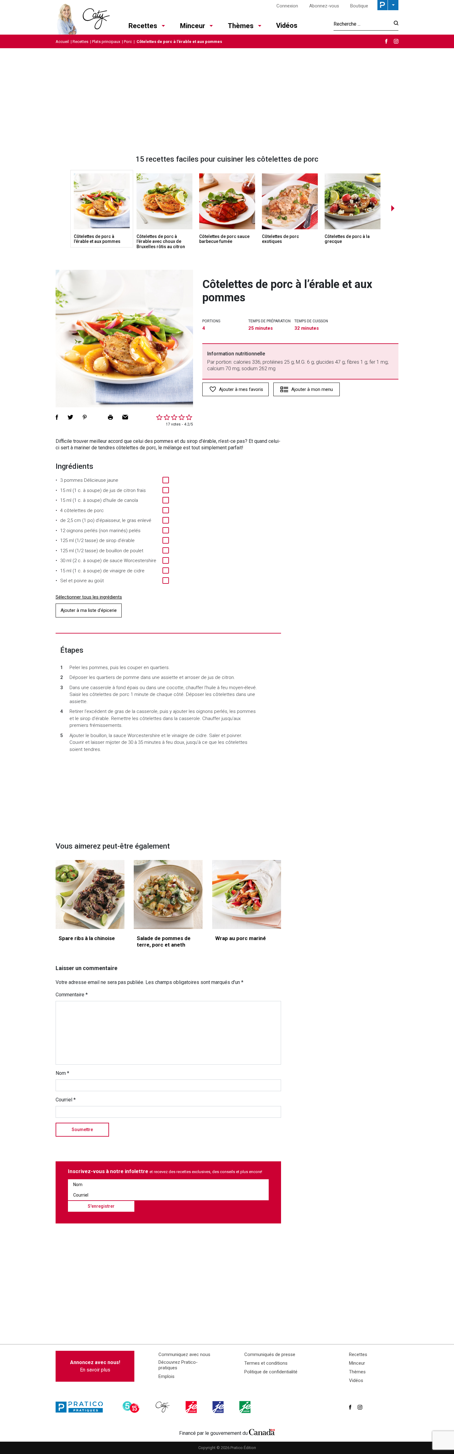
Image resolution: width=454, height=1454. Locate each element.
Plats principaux (106, 41)
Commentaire (72, 995)
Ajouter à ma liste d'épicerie (89, 610)
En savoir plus (95, 1366)
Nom (62, 1073)
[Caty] (163, 1407)
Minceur (192, 26)
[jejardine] (245, 1407)
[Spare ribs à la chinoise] (90, 894)
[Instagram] (396, 41)
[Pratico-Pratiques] (82, 1407)
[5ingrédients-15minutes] (132, 1407)
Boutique (359, 6)
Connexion (287, 6)
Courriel (66, 1100)
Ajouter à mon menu (312, 389)
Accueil (62, 41)
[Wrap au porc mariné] (246, 894)
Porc (128, 41)
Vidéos (286, 25)
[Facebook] (386, 41)
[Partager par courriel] (125, 417)
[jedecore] (218, 1407)
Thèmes (241, 26)
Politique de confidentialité (270, 1372)
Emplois (166, 1376)
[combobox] (362, 24)
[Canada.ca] (262, 1431)
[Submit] (394, 24)
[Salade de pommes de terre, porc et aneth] (168, 894)
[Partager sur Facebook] (57, 417)
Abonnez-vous (324, 6)
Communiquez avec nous (184, 1354)
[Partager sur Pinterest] (84, 417)
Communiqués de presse (269, 1354)
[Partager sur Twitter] (70, 417)
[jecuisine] (192, 1407)
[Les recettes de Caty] (83, 17)
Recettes (142, 26)
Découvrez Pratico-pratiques (178, 1365)
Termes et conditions (266, 1363)
